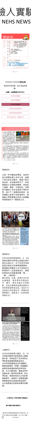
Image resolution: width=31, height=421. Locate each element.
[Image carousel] (15, 53)
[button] (3, 418)
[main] (15, 85)
